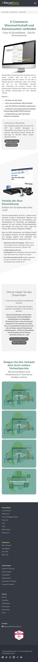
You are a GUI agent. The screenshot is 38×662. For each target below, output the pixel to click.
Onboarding (6, 603)
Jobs (3, 523)
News (4, 613)
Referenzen (6, 514)
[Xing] (18, 657)
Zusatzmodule (6, 572)
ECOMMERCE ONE (8, 653)
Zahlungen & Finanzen (9, 581)
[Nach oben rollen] (33, 655)
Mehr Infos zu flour (11, 141)
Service (4, 597)
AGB (3, 526)
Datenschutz (6, 530)
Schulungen (6, 607)
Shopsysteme (6, 578)
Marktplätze (6, 549)
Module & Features (8, 569)
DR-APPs (5, 552)
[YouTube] (21, 657)
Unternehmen (6, 511)
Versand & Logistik (8, 584)
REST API (5, 555)
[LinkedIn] (14, 657)
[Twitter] (7, 657)
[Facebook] (3, 657)
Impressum (5, 533)
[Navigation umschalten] (35, 3)
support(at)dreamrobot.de (12, 626)
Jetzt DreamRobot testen (18, 339)
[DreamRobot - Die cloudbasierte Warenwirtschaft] (10, 3)
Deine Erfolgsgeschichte (10, 517)
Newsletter (6, 610)
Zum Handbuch (11, 145)
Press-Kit (5, 520)
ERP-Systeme (6, 545)
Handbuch (5, 600)
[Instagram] (10, 657)
